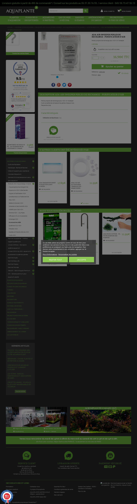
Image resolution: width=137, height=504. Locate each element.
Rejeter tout (55, 259)
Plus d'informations (50, 254)
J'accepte (81, 259)
